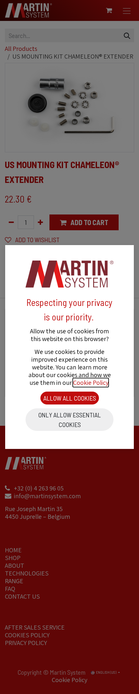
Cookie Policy (90, 382)
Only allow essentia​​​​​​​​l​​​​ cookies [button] (69, 419)
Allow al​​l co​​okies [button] (69, 398)
